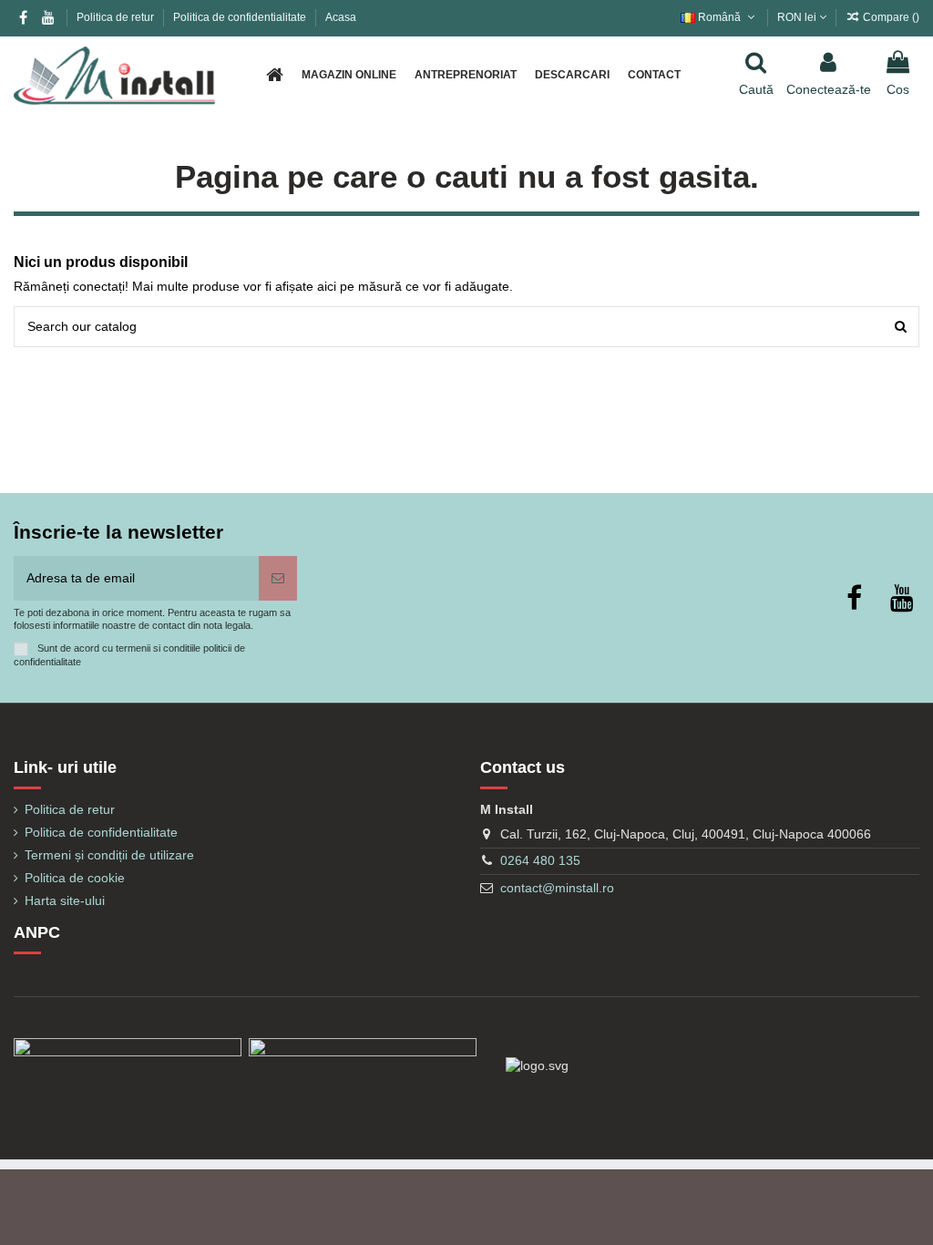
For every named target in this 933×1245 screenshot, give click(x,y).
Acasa (340, 17)
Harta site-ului (65, 900)
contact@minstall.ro (557, 887)
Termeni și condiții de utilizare (109, 855)
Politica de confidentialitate (241, 17)
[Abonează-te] (278, 578)
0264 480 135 (540, 860)
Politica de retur (117, 17)
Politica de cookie (75, 877)
